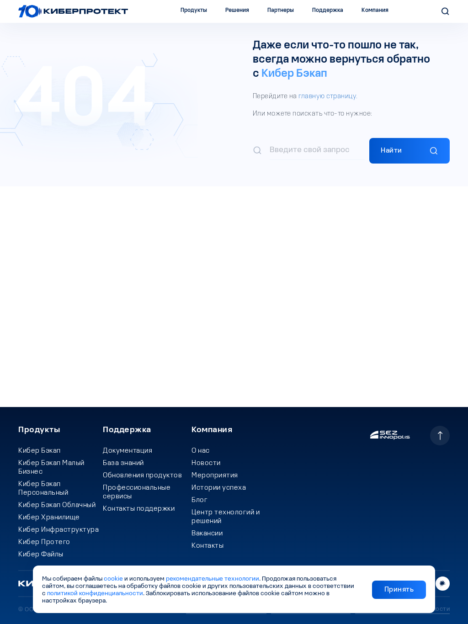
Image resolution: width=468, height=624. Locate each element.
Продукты (39, 430)
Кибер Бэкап (294, 74)
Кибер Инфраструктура (58, 530)
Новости (206, 463)
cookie (113, 579)
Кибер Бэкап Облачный (57, 505)
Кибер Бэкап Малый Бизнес (51, 468)
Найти (391, 150)
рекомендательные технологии (212, 579)
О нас (200, 451)
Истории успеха (218, 488)
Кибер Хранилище (49, 517)
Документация (127, 451)
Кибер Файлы (41, 554)
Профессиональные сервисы (136, 492)
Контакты (207, 546)
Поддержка (127, 430)
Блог (199, 500)
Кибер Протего (44, 542)
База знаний (123, 463)
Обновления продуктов (142, 475)
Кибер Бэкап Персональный (43, 489)
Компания (211, 430)
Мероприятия (214, 475)
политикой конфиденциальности (95, 593)
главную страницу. (328, 96)
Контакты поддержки (139, 509)
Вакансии (207, 533)
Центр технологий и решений (225, 517)
